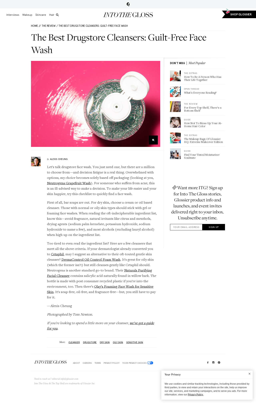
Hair (51, 14)
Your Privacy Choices (134, 363)
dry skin (105, 342)
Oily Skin (118, 342)
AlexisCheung (59, 159)
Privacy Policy (111, 363)
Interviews (12, 14)
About (76, 363)
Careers (87, 363)
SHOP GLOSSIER (241, 14)
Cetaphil (57, 254)
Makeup (27, 14)
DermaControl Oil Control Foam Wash (90, 259)
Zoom (153, 140)
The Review (49, 25)
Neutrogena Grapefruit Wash (69, 183)
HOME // (36, 25)
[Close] (249, 373)
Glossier (128, 4)
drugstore (90, 342)
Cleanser (74, 342)
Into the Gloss (128, 15)
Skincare (40, 14)
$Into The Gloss (50, 362)
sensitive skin (134, 342)
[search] (57, 15)
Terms (98, 363)
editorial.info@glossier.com (65, 378)
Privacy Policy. (195, 394)
